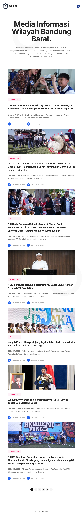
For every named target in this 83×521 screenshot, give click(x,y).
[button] (51, 489)
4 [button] (43, 489)
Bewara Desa (14, 99)
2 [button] (35, 489)
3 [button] (39, 489)
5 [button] (47, 489)
